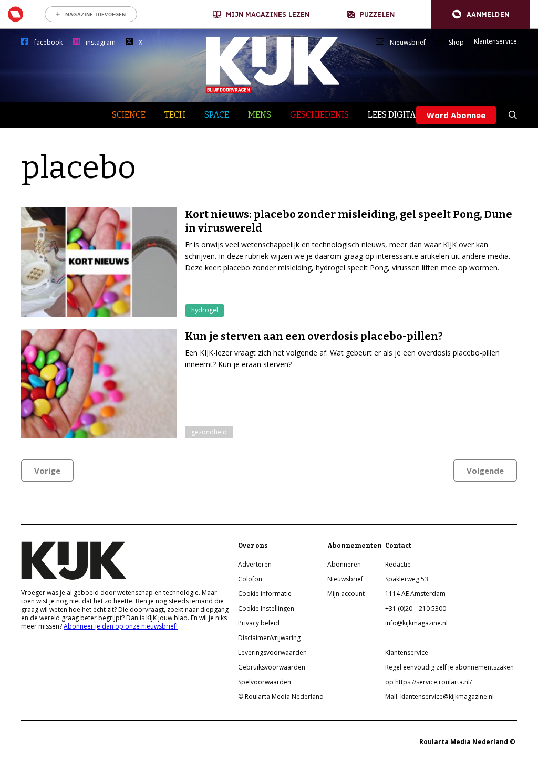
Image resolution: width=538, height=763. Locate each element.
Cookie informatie (265, 593)
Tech (174, 115)
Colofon (250, 578)
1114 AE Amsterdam (415, 593)
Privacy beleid (259, 623)
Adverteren (255, 564)
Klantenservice (495, 41)
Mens (259, 115)
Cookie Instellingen (266, 608)
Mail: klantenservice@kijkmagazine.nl (439, 696)
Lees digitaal (397, 115)
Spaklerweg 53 (406, 578)
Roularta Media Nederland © (468, 741)
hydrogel (204, 310)
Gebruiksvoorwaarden (271, 667)
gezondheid (209, 431)
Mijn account (346, 593)
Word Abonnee (456, 115)
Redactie (398, 564)
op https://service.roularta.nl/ (428, 681)
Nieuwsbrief (408, 42)
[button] (480, 14)
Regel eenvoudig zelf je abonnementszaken (449, 667)
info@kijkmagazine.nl (416, 623)
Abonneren (344, 564)
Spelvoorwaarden (264, 681)
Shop (456, 42)
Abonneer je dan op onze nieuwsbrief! (121, 626)
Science (129, 115)
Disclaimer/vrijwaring (269, 637)
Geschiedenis (319, 115)
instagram (101, 42)
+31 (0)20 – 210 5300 (415, 608)
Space (216, 115)
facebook (48, 42)
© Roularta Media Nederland (281, 696)
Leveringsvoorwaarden (272, 652)
